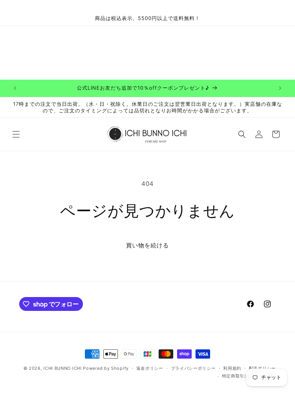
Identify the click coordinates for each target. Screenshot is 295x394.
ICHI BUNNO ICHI (62, 368)
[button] (16, 134)
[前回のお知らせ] (15, 88)
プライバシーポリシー (193, 368)
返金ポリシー (149, 368)
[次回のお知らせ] (280, 88)
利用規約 (232, 368)
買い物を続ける (147, 245)
